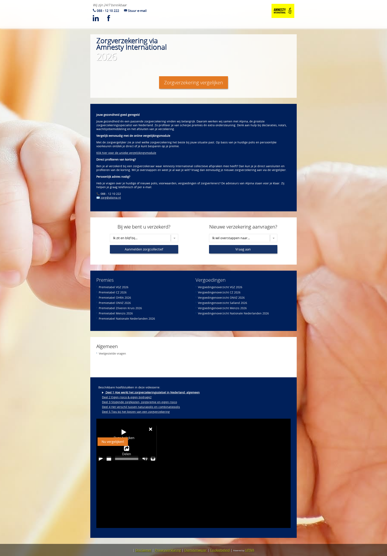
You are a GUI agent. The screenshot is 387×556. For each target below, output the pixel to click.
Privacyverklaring (168, 550)
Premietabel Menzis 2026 (116, 313)
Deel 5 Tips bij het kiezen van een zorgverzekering (136, 412)
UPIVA (249, 550)
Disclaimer (143, 550)
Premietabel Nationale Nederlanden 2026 (127, 318)
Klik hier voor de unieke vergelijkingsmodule (126, 153)
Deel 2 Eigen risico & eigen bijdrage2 (127, 397)
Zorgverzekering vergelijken (193, 82)
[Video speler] (193, 473)
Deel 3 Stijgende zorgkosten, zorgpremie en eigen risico (139, 402)
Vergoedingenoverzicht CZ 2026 (219, 292)
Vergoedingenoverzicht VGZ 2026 (220, 287)
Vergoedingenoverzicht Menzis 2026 (222, 308)
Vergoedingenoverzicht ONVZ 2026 (221, 297)
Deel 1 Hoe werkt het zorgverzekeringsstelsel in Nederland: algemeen (152, 392)
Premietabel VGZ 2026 (113, 287)
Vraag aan (243, 249)
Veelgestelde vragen (112, 353)
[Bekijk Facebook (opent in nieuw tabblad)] (112, 19)
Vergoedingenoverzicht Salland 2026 (222, 303)
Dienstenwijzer (195, 550)
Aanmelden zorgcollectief (144, 249)
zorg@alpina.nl (111, 197)
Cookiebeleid (220, 550)
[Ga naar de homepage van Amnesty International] (283, 11)
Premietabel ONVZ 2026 (115, 303)
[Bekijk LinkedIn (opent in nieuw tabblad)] (99, 19)
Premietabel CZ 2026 (113, 292)
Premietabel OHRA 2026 (115, 297)
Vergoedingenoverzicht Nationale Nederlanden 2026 (233, 313)
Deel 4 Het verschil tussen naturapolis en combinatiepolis (141, 407)
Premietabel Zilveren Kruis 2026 (120, 308)
